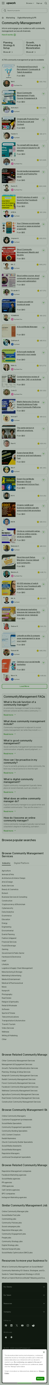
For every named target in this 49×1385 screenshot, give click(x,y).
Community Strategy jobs (12, 1241)
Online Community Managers (14, 1116)
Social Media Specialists (12, 1123)
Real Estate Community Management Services (21, 1098)
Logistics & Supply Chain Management (17, 968)
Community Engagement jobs (14, 1234)
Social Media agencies (11, 1179)
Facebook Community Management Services (20, 1087)
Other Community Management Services (18, 1061)
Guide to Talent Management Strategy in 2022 (21, 1274)
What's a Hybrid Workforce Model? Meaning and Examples (24, 1278)
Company (7, 1312)
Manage (40, 1378)
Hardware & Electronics (11, 957)
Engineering (6, 927)
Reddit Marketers (9, 1138)
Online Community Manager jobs (15, 1211)
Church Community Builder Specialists (17, 1142)
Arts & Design (7, 882)
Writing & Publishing (10, 1035)
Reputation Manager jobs (12, 1230)
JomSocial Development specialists (16, 1157)
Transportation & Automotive (13, 1021)
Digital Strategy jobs (10, 1245)
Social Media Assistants (11, 1146)
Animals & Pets (8, 874)
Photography (7, 994)
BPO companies (8, 1194)
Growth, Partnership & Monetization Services (20, 1068)
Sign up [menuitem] (39, 3)
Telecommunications (10, 1017)
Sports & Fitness (8, 1013)
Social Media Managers (11, 1150)
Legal (4, 961)
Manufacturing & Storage (12, 972)
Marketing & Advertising (11, 975)
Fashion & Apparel (9, 938)
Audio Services (8, 886)
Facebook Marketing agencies (14, 1175)
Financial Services (9, 942)
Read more (9, 715)
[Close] (44, 1352)
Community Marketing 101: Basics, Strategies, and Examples (24, 1270)
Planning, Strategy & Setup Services (16, 1072)
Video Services (8, 1028)
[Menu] (3, 3)
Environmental (7, 931)
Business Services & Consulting (14, 897)
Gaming (5, 949)
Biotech (5, 893)
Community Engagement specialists (16, 1127)
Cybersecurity (7, 908)
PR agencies (7, 1182)
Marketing (10, 18)
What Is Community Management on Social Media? (22, 1267)
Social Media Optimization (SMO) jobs (17, 1253)
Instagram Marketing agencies (14, 1197)
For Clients (8, 1287)
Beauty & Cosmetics (10, 889)
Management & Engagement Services (17, 1064)
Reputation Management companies (16, 1171)
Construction (7, 901)
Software (5, 1009)
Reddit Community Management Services (18, 1079)
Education (6, 919)
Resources (8, 1303)
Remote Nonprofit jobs (11, 1249)
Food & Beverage (9, 946)
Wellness (5, 1032)
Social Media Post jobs (11, 1215)
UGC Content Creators (11, 1135)
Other (4, 1039)
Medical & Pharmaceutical (12, 983)
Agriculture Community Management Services (20, 1094)
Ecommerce (7, 916)
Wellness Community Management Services (19, 1091)
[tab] (6, 863)
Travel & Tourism (8, 1024)
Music (4, 987)
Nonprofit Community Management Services (20, 1076)
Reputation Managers (10, 1153)
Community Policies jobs (12, 1223)
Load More (24, 686)
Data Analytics (8, 912)
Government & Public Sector (13, 953)
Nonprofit (5, 991)
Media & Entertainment (11, 979)
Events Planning (8, 934)
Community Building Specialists (14, 1131)
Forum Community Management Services (18, 1083)
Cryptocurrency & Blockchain (13, 904)
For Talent (7, 1295)
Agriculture (6, 871)
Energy (5, 923)
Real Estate (6, 998)
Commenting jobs (9, 1219)
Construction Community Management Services (21, 1102)
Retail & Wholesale (9, 1005)
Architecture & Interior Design (13, 878)
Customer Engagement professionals (17, 1120)
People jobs (6, 1238)
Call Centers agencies (11, 1190)
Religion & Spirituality (10, 1002)
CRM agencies (8, 1186)
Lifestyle (5, 964)
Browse (29, 3)
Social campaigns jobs (11, 1226)
